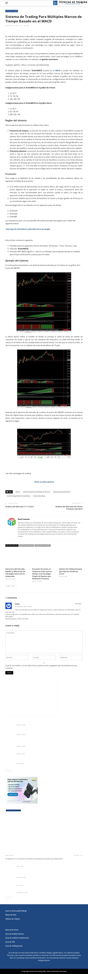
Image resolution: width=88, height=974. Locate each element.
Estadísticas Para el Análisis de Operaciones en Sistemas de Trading (42, 890)
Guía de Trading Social (13, 946)
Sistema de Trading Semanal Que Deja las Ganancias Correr (70, 571)
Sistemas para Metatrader (62, 492)
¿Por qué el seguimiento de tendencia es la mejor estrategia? (40, 875)
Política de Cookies (12, 919)
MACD (18, 492)
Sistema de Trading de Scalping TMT (23, 852)
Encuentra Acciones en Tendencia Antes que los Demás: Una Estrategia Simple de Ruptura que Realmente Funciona (42, 574)
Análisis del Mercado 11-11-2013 (19, 506)
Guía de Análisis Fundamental (17, 938)
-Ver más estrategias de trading (18, 473)
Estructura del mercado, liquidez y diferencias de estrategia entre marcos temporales (15, 572)
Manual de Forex (11, 930)
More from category (42, 545)
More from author (26, 545)
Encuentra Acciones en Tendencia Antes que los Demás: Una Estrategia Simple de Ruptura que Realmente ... (48, 742)
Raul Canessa (24, 519)
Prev (8, 586)
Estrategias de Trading (13, 810)
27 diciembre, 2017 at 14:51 (23, 606)
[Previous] (7, 770)
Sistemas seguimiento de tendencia (18, 496)
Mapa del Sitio (10, 915)
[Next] (10, 770)
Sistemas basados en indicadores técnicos (36, 492)
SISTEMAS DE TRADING (11, 11)
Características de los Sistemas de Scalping (33, 864)
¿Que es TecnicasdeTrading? (16, 911)
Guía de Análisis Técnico (14, 934)
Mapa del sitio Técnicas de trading (29, 883)
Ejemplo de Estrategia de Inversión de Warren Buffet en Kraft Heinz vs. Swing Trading (49, 732)
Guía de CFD (10, 942)
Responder (78, 603)
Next (13, 586)
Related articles (12, 545)
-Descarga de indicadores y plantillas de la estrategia (27, 229)
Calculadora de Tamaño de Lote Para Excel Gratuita (36, 751)
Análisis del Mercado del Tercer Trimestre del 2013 (69, 507)
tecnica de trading (39, 496)
